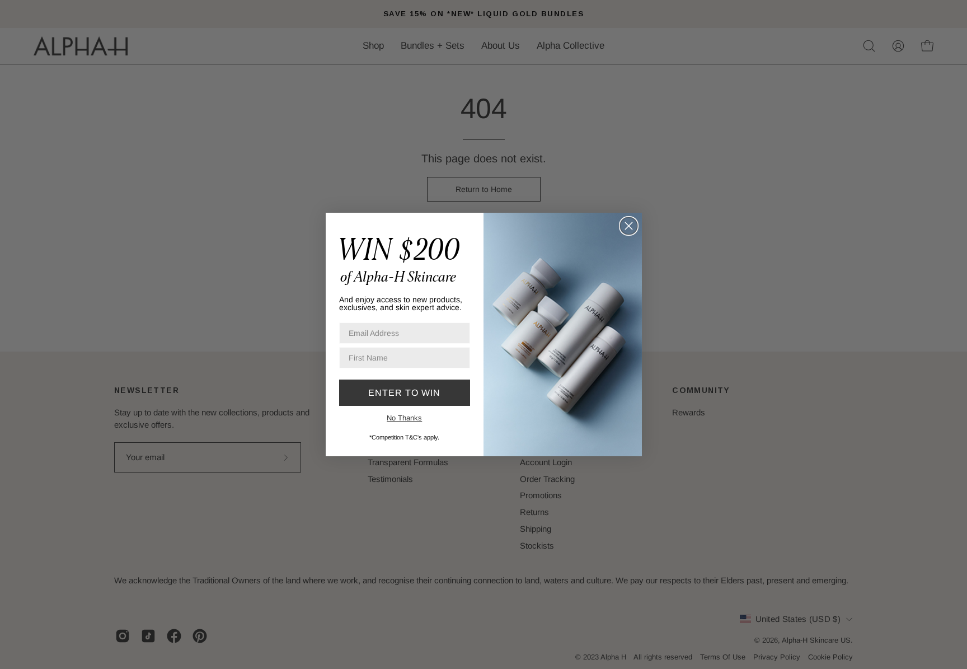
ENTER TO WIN (404, 392)
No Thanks (404, 418)
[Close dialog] (628, 226)
